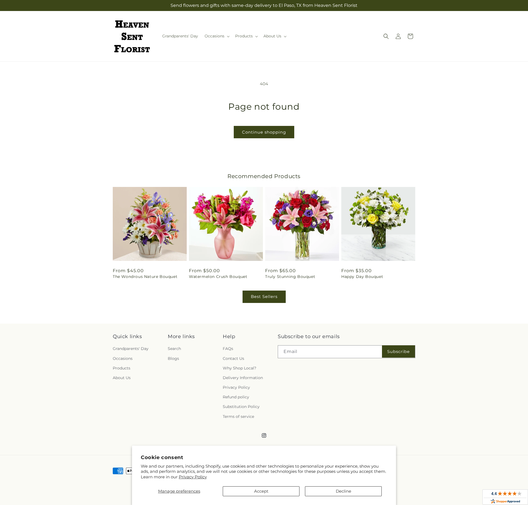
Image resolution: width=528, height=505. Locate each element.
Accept (261, 491)
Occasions (123, 358)
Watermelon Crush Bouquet (218, 276)
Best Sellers (264, 296)
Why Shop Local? (239, 368)
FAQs (228, 348)
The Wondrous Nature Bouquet (145, 276)
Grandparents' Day (130, 348)
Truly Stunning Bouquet (290, 276)
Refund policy (236, 396)
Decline (343, 491)
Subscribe (398, 351)
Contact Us (233, 358)
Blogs (173, 358)
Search (174, 348)
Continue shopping (264, 132)
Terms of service (238, 416)
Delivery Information (243, 377)
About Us (122, 377)
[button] (216, 36)
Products (121, 368)
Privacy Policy (193, 476)
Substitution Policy (241, 406)
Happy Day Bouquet (362, 276)
